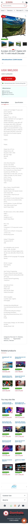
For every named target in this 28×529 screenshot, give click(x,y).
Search (25, 5)
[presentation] (26, 486)
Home (2, 10)
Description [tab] (5, 102)
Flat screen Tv (19, 10)
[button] (25, 16)
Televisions (9, 10)
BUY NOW (9, 78)
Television (20, 337)
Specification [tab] (19, 102)
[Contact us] (24, 520)
